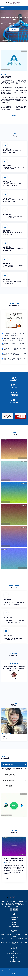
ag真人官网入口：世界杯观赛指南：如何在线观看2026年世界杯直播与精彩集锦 (14, 539)
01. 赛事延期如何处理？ (9, 764)
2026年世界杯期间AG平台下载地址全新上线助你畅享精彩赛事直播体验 (14, 517)
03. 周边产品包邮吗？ (8, 780)
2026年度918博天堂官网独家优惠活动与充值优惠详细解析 (14, 495)
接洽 (14, 926)
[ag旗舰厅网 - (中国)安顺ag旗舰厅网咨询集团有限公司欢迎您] (14, 2)
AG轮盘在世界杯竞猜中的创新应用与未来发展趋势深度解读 (13, 859)
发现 (14, 917)
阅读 (6, 878)
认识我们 (14, 29)
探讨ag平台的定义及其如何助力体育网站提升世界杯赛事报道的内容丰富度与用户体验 (14, 451)
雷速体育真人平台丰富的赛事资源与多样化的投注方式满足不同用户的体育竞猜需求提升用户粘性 (14, 561)
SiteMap (14, 973)
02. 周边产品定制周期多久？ (10, 775)
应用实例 (14, 919)
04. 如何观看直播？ (8, 786)
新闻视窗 (14, 922)
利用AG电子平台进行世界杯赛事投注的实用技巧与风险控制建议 (14, 473)
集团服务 (14, 924)
